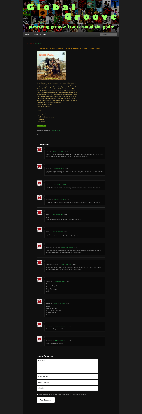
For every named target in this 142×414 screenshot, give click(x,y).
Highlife (54, 130)
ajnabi (47, 214)
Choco (47, 151)
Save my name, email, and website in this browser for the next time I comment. (63, 394)
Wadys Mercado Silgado (52, 247)
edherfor (48, 281)
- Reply (66, 151)
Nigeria (58, 130)
